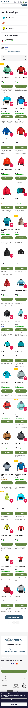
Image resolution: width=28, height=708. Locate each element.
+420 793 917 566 (15, 649)
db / (14, 671)
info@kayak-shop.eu (15, 646)
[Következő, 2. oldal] (14, 622)
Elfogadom (14, 704)
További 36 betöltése (13, 617)
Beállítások (14, 699)
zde (9, 696)
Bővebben (7, 86)
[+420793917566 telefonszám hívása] (18, 2)
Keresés (24, 4)
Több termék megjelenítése (13, 51)
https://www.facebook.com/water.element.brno (15, 651)
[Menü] (26, 1)
